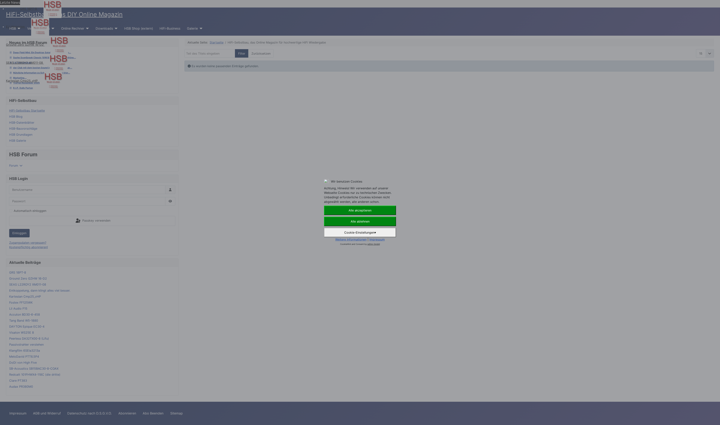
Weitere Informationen (351, 239)
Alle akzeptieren (360, 210)
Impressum (377, 239)
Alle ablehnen (360, 221)
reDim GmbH (373, 244)
